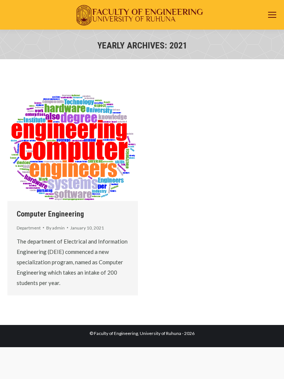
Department (29, 228)
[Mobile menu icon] (272, 14)
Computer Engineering (50, 213)
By (55, 228)
